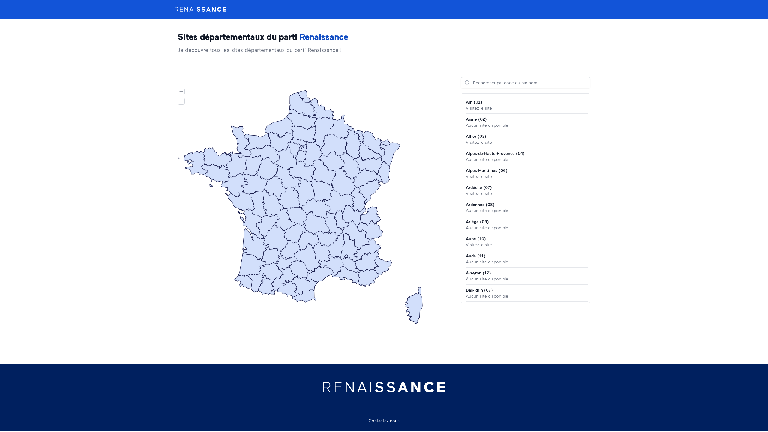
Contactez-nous (384, 420)
